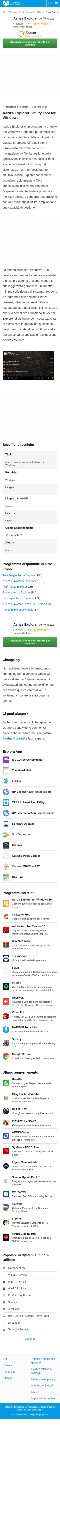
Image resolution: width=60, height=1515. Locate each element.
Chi (5, 1358)
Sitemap (7, 1378)
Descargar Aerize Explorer (18, 598)
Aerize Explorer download (18, 609)
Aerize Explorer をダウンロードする (24, 604)
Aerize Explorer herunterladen (20, 581)
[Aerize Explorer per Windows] (7, 22)
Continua (30, 1338)
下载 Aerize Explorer (15, 586)
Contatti (7, 1365)
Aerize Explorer (33, 18)
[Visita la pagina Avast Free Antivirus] (30, 34)
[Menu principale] (56, 3)
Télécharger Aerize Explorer (19, 575)
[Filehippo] (12, 3)
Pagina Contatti (14, 738)
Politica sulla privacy (43, 1379)
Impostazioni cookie (43, 1398)
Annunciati (9, 1371)
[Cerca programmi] (49, 3)
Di (18, 23)
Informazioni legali (42, 1385)
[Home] (4, 12)
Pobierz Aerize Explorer (17, 592)
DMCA (35, 1391)
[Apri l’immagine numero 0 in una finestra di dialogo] (28, 365)
